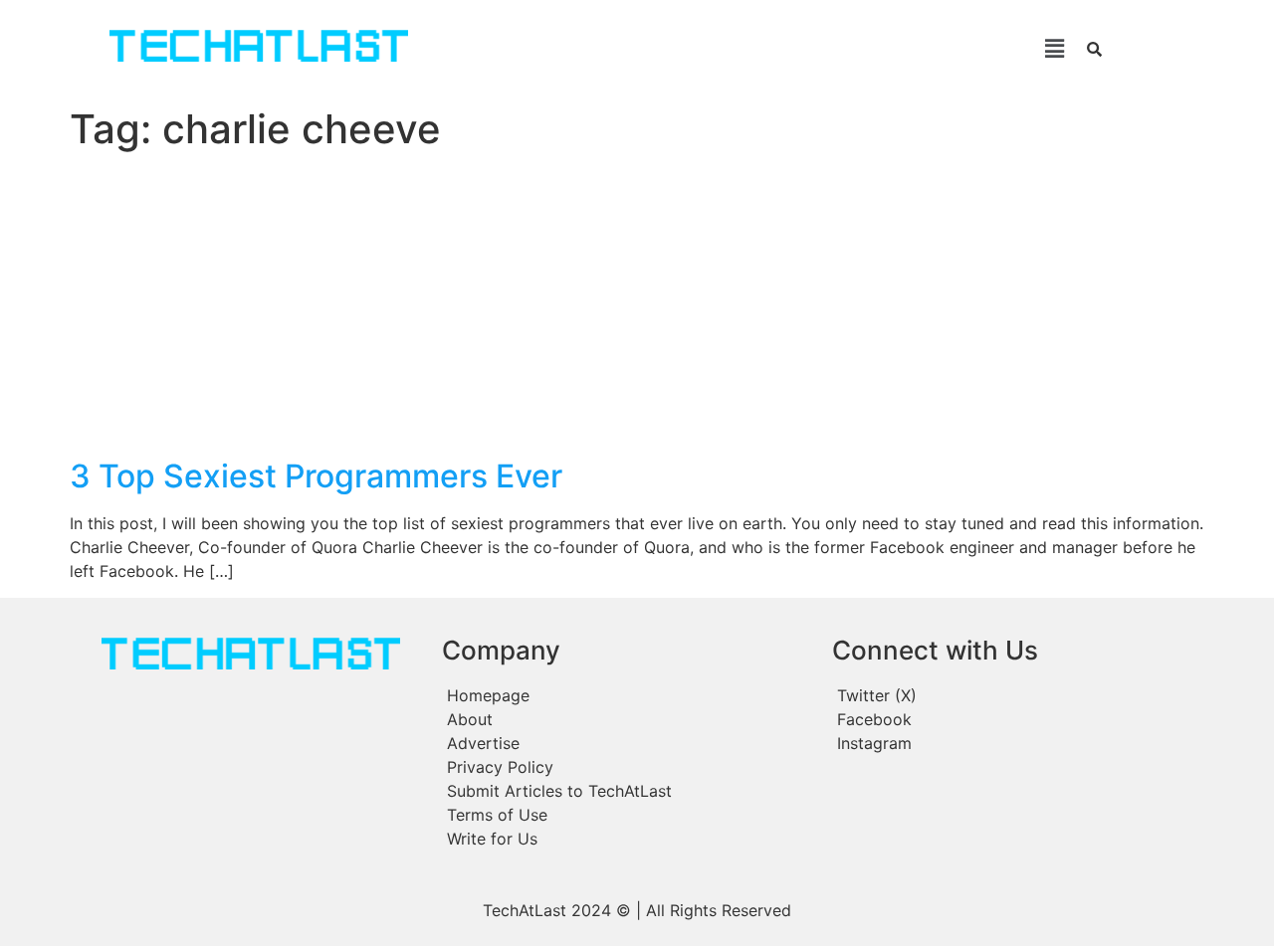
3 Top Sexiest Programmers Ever (316, 476)
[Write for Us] (627, 839)
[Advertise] (627, 743)
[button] (765, 48)
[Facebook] (1011, 719)
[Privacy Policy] (627, 767)
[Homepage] (627, 695)
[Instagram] (1011, 743)
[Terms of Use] (627, 815)
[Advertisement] (637, 308)
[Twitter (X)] (1011, 695)
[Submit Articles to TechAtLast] (627, 791)
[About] (627, 719)
